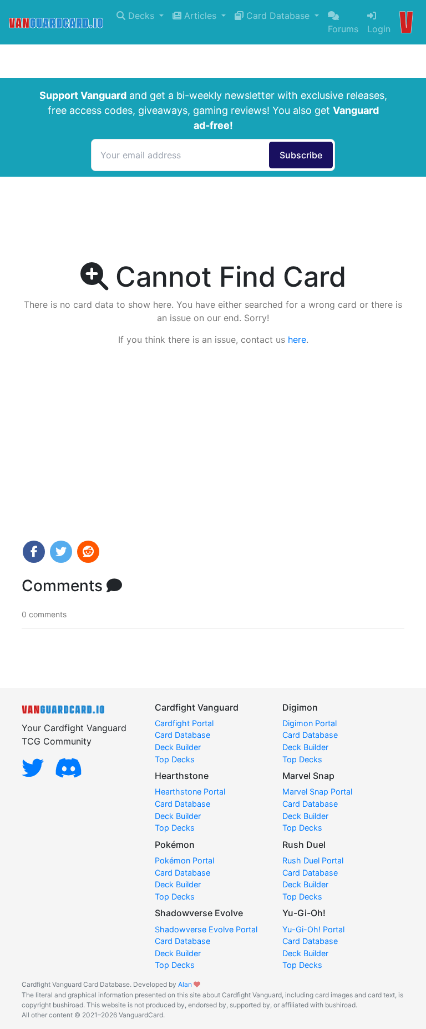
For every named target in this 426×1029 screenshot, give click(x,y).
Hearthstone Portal (190, 791)
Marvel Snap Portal (317, 791)
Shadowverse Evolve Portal (206, 929)
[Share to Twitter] (61, 552)
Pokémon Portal (184, 860)
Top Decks (175, 759)
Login (378, 28)
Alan (185, 984)
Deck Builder (178, 747)
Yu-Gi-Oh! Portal (313, 929)
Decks (141, 15)
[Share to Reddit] (88, 552)
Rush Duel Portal (312, 860)
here (297, 339)
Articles (200, 15)
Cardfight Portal (184, 723)
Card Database (278, 15)
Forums (343, 28)
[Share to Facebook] (34, 552)
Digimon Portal (309, 723)
